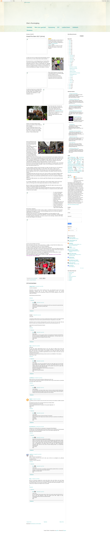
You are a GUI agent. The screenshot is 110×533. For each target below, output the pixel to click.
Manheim (79, 161)
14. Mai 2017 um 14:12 (40, 302)
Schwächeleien (72, 124)
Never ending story (72, 266)
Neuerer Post (29, 521)
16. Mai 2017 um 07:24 (40, 466)
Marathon (70, 162)
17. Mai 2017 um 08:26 (35, 478)
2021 (70, 48)
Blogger (64, 530)
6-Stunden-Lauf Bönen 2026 (74, 99)
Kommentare (71, 230)
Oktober (71, 58)
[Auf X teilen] (42, 278)
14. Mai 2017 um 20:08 (36, 345)
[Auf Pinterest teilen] (44, 278)
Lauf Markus (31, 377)
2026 (70, 40)
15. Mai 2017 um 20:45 (37, 454)
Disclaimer (30, 30)
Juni (70, 64)
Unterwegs (71, 170)
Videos (69, 171)
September (72, 59)
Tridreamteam (71, 257)
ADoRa (70, 247)
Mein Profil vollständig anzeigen (73, 204)
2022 (70, 46)
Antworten (31, 298)
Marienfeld (79, 162)
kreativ (81, 160)
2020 (70, 49)
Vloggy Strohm (32, 286)
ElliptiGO (75, 158)
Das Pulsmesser (32, 426)
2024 (70, 43)
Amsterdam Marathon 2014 (74, 148)
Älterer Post (62, 521)
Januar (71, 82)
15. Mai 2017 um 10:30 (40, 426)
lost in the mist (71, 241)
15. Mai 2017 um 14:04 (40, 437)
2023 (70, 45)
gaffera (57, 530)
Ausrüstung (51, 27)
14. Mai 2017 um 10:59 (39, 286)
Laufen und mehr (72, 262)
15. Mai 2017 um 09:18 (36, 399)
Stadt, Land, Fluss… (72, 258)
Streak (80, 168)
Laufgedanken (70, 161)
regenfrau (31, 454)
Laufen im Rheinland (72, 276)
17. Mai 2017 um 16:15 (40, 491)
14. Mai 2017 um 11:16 (37, 315)
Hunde (69, 160)
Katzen (74, 160)
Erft (79, 158)
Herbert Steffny (71, 272)
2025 (70, 42)
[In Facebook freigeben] (43, 278)
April (71, 77)
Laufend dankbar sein (73, 240)
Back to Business (72, 142)
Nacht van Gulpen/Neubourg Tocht (75, 105)
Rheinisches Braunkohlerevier (75, 164)
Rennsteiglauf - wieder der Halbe (74, 263)
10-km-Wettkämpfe (71, 157)
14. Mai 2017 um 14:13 (40, 332)
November (72, 56)
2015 (70, 85)
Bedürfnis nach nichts (73, 68)
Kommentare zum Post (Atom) (36, 523)
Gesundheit (71, 159)
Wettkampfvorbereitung (72, 172)
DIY (58, 27)
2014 (70, 87)
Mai (70, 65)
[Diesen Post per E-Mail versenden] (40, 278)
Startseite (29, 27)
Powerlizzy (71, 243)
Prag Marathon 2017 (73, 74)
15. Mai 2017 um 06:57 (38, 377)
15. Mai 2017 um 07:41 (40, 387)
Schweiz (70, 167)
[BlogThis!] (41, 278)
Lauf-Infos (70, 273)
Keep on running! (72, 237)
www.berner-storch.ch (59, 110)
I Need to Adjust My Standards (73, 238)
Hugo (30, 345)
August (71, 61)
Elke (33, 302)
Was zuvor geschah (40, 27)
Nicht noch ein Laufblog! (73, 249)
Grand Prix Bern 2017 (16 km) (75, 72)
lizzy (30, 478)
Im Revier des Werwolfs (73, 93)
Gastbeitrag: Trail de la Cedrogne (75, 131)
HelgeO (30, 399)
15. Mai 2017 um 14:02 (40, 413)
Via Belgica (80, 170)
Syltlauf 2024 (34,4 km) (73, 136)
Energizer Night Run (77, 116)
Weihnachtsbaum (79, 171)
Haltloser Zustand (73, 71)
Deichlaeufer (71, 265)
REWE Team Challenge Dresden (74, 261)
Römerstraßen (70, 166)
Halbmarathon (79, 159)
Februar (71, 80)
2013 (70, 88)
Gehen (83, 158)
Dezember (72, 55)
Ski (77, 167)
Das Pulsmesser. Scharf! (73, 260)
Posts (70, 228)
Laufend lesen (66, 27)
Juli (70, 62)
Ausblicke (71, 75)
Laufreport (70, 277)
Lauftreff (70, 280)
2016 (70, 84)
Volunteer (72, 171)
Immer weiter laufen (72, 253)
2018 (70, 52)
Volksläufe (75, 27)
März (71, 79)
